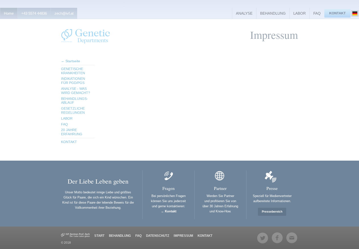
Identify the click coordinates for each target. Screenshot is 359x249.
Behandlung (120, 236)
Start (99, 236)
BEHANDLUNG (273, 13)
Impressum (183, 236)
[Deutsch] (354, 13)
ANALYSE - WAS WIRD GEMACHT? (75, 91)
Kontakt (205, 236)
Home (9, 13)
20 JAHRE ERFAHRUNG (71, 132)
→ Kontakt (168, 211)
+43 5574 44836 (34, 13)
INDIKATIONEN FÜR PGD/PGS (73, 81)
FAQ (317, 13)
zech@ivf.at (64, 13)
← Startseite (70, 61)
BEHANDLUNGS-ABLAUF (74, 101)
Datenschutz (157, 236)
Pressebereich (272, 211)
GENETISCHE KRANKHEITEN (73, 71)
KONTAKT (337, 13)
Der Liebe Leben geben (98, 181)
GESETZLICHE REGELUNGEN (73, 110)
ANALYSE (244, 13)
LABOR (299, 13)
